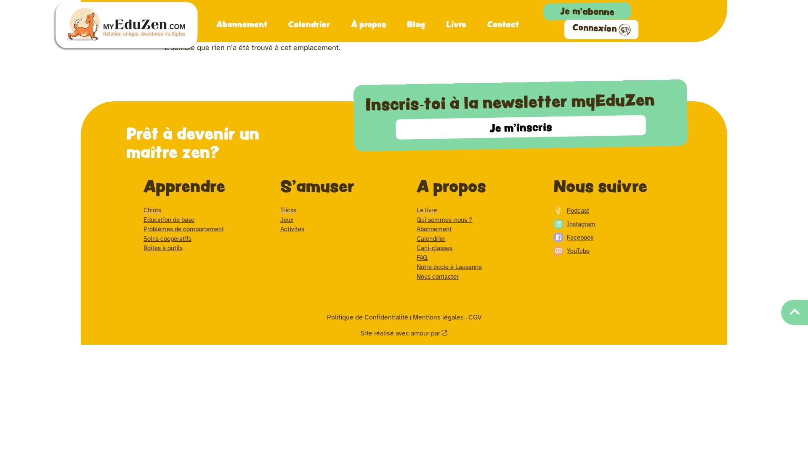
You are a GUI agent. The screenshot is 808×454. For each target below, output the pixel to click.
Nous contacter (438, 276)
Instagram (581, 224)
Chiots (152, 210)
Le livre (427, 210)
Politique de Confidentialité (367, 317)
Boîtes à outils (163, 248)
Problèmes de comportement (184, 229)
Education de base (169, 220)
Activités (292, 229)
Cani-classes (434, 248)
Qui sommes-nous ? (444, 220)
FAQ (422, 257)
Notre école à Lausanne (449, 267)
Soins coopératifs (167, 239)
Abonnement (241, 23)
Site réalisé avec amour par (401, 333)
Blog (416, 23)
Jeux (286, 220)
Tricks (288, 210)
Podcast (578, 210)
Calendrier (309, 23)
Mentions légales (438, 317)
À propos (368, 23)
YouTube (578, 251)
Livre (456, 23)
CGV (474, 317)
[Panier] (686, 10)
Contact (503, 23)
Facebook (580, 237)
